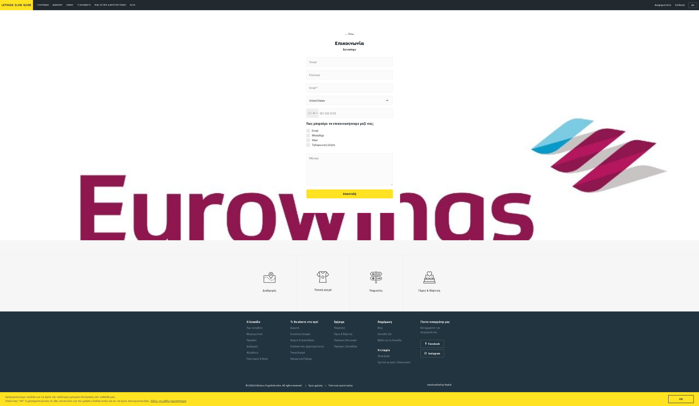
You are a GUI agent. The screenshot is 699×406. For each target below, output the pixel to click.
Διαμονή (57, 5)
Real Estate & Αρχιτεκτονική (110, 5)
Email (315, 131)
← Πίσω (349, 34)
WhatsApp (318, 135)
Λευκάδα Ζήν (385, 334)
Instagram (434, 353)
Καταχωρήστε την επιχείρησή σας (430, 330)
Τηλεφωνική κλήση (323, 145)
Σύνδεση (680, 5)
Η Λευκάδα (43, 5)
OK (681, 399)
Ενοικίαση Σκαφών (300, 334)
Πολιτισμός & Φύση (257, 358)
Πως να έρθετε (255, 327)
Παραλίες (252, 340)
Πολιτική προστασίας (341, 385)
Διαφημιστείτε (663, 5)
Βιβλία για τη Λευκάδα (389, 340)
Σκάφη (69, 5)
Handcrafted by (439, 385)
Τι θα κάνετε (84, 5)
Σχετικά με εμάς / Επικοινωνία (394, 362)
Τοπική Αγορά (297, 352)
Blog (380, 327)
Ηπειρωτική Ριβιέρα (301, 358)
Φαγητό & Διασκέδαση (302, 340)
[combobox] (313, 113)
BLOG (132, 5)
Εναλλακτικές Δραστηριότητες (307, 346)
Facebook (434, 344)
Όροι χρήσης (316, 385)
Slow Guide (384, 356)
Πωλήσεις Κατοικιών (345, 340)
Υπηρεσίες (339, 327)
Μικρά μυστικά (255, 334)
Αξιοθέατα (252, 352)
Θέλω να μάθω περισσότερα (168, 401)
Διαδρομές (252, 346)
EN (692, 5)
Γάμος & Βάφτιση (343, 334)
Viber (315, 140)
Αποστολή (349, 194)
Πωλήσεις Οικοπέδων (345, 346)
